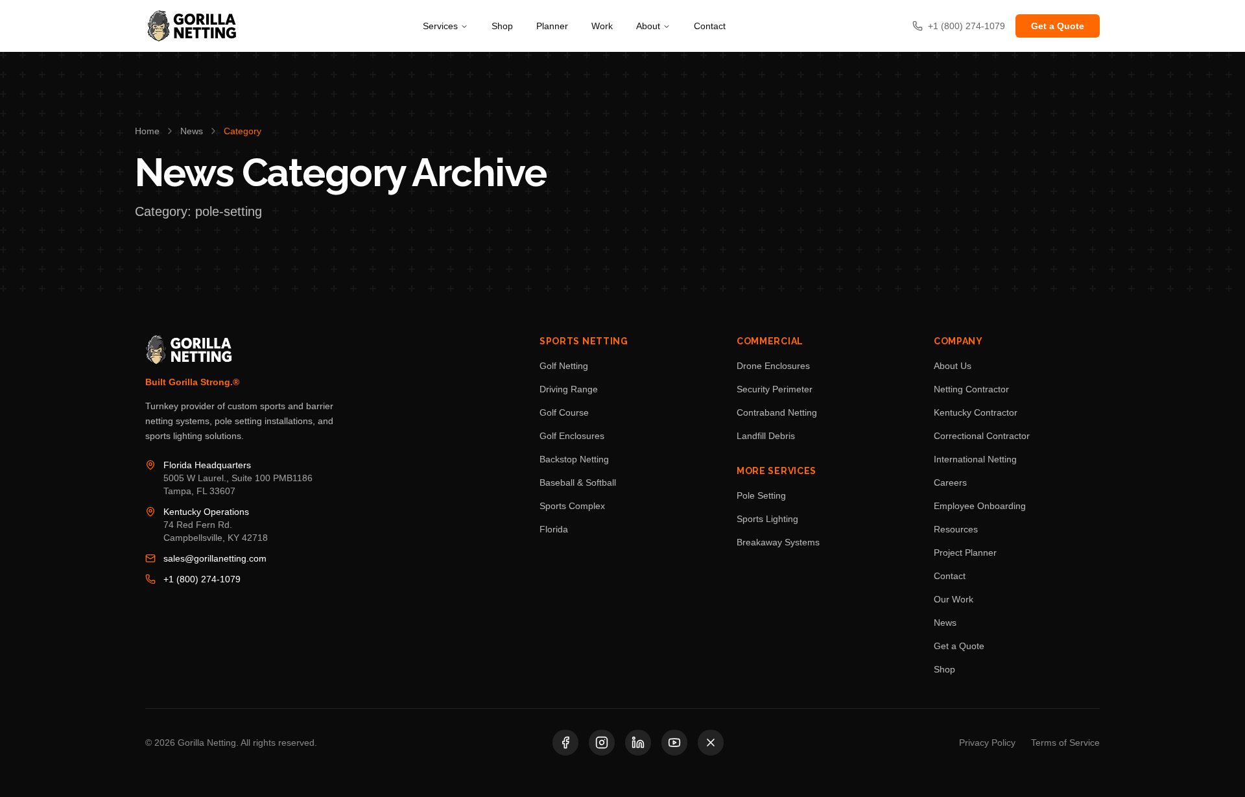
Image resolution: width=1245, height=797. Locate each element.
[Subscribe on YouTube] (674, 742)
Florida (554, 529)
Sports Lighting (767, 519)
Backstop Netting (574, 459)
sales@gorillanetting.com (215, 558)
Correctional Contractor (982, 436)
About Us (952, 366)
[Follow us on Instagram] (602, 742)
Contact (710, 26)
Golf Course (564, 412)
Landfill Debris (766, 436)
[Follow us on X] (711, 742)
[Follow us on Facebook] (565, 742)
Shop (502, 26)
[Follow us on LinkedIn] (638, 742)
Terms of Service (1065, 742)
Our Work (953, 599)
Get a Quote (1057, 26)
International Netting (975, 459)
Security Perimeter (774, 389)
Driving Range (569, 389)
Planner (552, 26)
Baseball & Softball (578, 482)
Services (440, 26)
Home (147, 131)
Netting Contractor (971, 389)
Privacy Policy (987, 742)
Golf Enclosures (572, 436)
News (191, 131)
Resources (956, 529)
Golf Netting (564, 366)
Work (602, 26)
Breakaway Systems (778, 542)
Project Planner (965, 552)
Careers (950, 482)
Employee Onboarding (980, 506)
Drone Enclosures (773, 366)
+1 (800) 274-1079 (202, 579)
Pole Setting (761, 495)
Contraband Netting (777, 412)
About (648, 26)
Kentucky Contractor (975, 412)
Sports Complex (572, 506)
